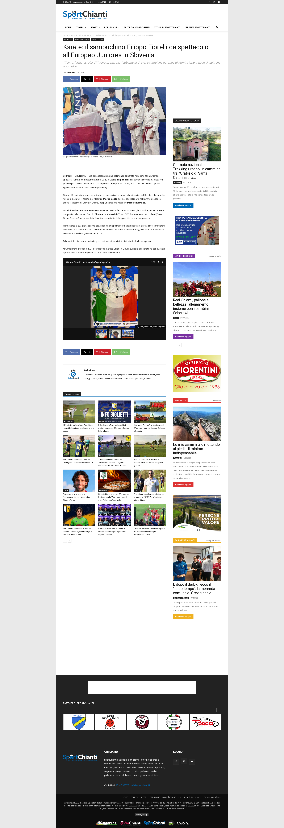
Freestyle (217, 401)
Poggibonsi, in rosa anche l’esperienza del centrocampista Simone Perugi (76, 497)
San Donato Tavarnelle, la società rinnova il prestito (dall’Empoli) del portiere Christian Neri (77, 532)
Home (65, 35)
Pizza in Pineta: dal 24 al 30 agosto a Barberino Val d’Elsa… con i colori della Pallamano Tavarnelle (113, 497)
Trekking (177, 183)
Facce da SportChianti (137, 27)
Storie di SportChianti (167, 27)
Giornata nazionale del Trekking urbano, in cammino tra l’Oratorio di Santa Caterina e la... (197, 171)
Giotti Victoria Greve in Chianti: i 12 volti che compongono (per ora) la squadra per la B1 (113, 532)
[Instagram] (214, 2)
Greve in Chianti (97, 40)
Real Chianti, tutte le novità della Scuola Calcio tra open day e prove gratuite (148, 462)
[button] (217, 27)
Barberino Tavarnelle (82, 40)
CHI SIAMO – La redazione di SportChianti (79, 2)
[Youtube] (219, 2)
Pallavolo (102, 525)
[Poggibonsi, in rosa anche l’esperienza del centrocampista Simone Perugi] (79, 481)
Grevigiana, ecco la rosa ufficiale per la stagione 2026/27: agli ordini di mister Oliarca (149, 497)
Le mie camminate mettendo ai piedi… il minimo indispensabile (196, 448)
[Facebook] (209, 2)
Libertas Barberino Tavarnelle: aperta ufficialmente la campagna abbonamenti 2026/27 (149, 532)
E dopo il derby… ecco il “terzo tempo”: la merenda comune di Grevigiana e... (194, 588)
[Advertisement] (167, 15)
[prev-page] (65, 541)
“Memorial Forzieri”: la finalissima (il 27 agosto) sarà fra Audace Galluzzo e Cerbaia (149, 428)
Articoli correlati (72, 394)
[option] (78, 723)
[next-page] (69, 541)
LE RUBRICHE (110, 27)
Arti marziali (76, 35)
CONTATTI (102, 2)
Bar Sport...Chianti (213, 541)
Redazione (70, 72)
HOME (68, 27)
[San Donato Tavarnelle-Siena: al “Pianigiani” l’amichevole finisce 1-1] (79, 446)
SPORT (94, 27)
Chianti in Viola (215, 256)
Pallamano (103, 490)
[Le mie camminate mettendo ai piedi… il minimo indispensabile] (197, 424)
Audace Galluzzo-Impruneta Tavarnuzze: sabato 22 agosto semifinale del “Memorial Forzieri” (112, 462)
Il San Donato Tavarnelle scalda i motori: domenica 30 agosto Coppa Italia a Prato (113, 428)
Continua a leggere (183, 205)
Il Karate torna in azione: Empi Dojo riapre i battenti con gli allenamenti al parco (78, 428)
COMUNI (79, 27)
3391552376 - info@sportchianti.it (133, 785)
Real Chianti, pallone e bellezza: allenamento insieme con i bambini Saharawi (191, 306)
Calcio (101, 421)
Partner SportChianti (197, 27)
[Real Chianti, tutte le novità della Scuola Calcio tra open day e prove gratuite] (150, 446)
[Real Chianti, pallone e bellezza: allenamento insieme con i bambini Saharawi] (197, 279)
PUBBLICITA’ (114, 2)
